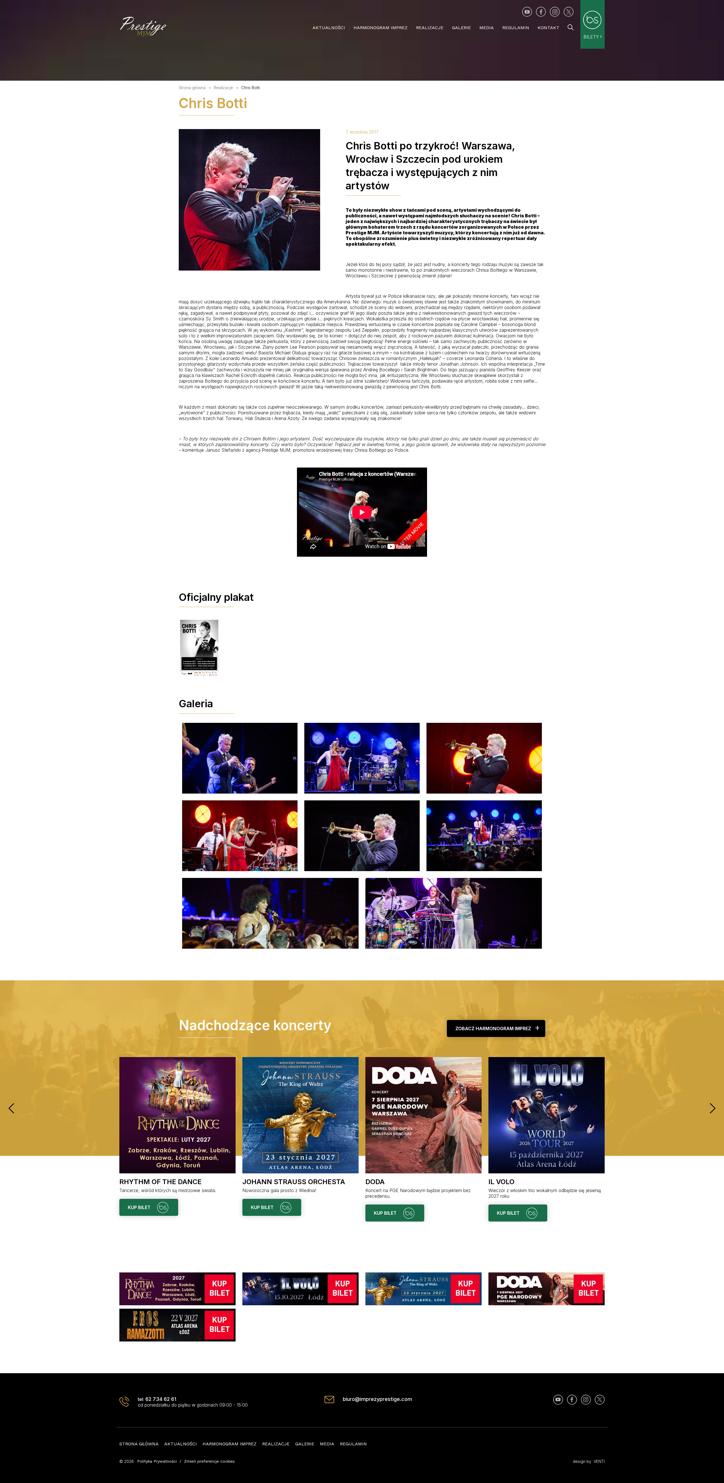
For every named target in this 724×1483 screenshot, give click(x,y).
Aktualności (329, 27)
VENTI (599, 1461)
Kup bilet (140, 1207)
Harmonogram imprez (381, 27)
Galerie (461, 27)
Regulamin (515, 27)
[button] (11, 1108)
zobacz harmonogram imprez (493, 1028)
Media (486, 27)
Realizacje (429, 27)
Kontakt (548, 27)
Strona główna (139, 1443)
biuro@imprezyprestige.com (377, 1399)
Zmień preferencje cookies (209, 1461)
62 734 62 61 (160, 1399)
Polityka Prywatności (157, 1461)
